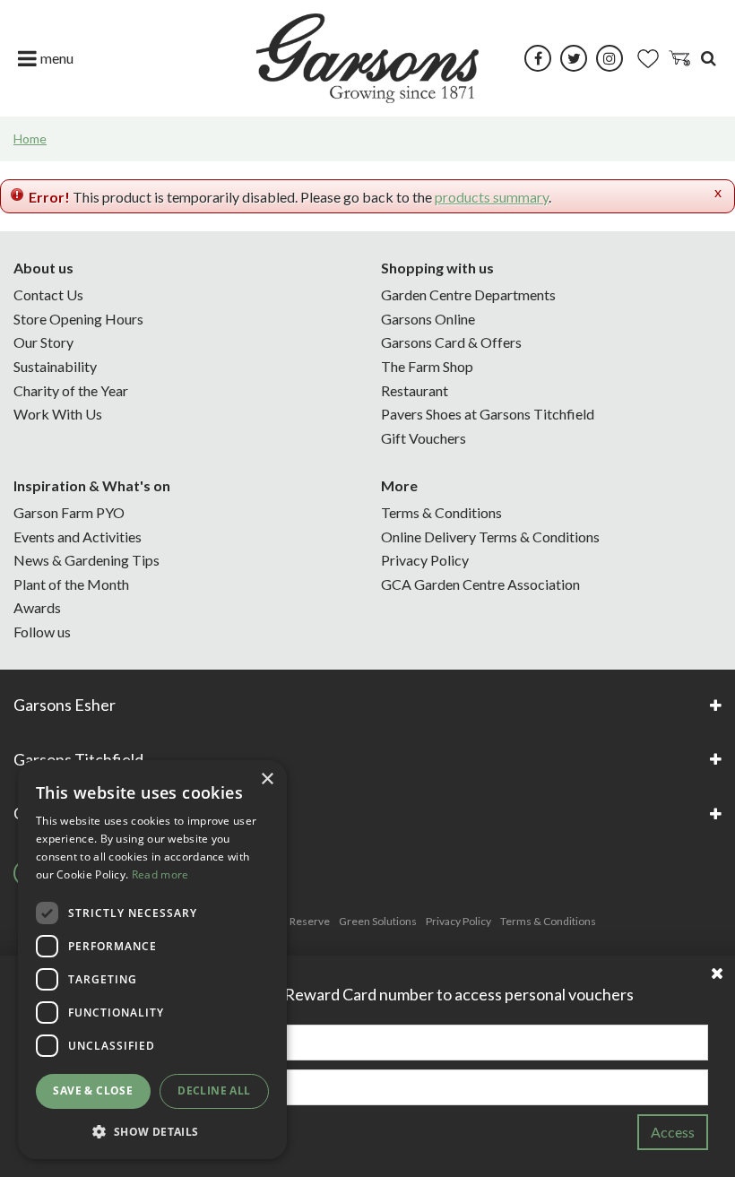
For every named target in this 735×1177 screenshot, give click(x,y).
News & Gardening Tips (86, 559)
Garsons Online (428, 318)
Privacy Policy (425, 559)
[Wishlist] (648, 58)
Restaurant (414, 390)
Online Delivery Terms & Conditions (490, 536)
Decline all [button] (213, 1090)
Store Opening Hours (78, 318)
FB (537, 58)
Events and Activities (77, 536)
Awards (37, 607)
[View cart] (679, 58)
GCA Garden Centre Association (480, 584)
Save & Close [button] (93, 1090)
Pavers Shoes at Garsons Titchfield (487, 413)
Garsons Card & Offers (451, 342)
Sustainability (55, 366)
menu (57, 57)
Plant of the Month (71, 584)
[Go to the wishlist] (648, 58)
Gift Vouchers (423, 437)
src (708, 58)
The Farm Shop (427, 366)
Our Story (43, 342)
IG (609, 58)
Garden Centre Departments (468, 294)
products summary (492, 196)
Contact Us (48, 294)
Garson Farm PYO (69, 512)
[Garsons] (367, 58)
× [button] (266, 779)
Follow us (42, 631)
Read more (160, 874)
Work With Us (57, 413)
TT (573, 58)
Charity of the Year (70, 390)
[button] (152, 1131)
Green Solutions (378, 921)
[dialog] (152, 959)
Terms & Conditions (441, 512)
